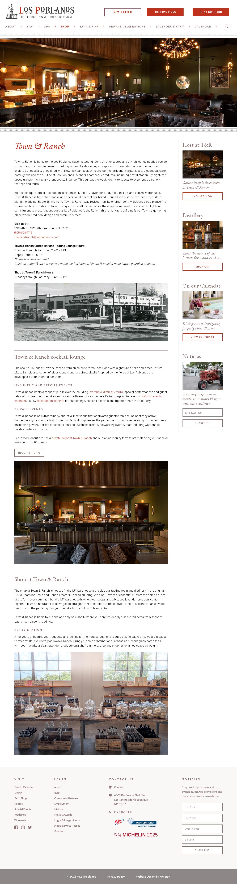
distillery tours (113, 392)
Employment (61, 803)
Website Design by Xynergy (153, 876)
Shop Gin (203, 266)
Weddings (20, 814)
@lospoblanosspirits (50, 401)
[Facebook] (16, 827)
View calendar (202, 337)
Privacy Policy (116, 876)
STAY (30, 26)
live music (95, 392)
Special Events (22, 809)
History (58, 809)
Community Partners (66, 798)
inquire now (203, 196)
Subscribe (202, 423)
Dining (18, 792)
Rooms (18, 803)
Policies (58, 831)
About (10, 26)
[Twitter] (30, 827)
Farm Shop (20, 798)
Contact (118, 787)
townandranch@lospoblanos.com (36, 237)
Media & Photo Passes (67, 825)
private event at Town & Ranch (72, 438)
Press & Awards (63, 814)
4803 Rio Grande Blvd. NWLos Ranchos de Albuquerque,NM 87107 (131, 800)
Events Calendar (23, 787)
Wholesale (20, 820)
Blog (57, 792)
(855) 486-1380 (123, 812)
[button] (226, 27)
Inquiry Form (29, 452)
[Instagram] (23, 827)
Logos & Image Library (67, 820)
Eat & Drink (89, 26)
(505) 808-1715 (23, 232)
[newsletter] (122, 15)
